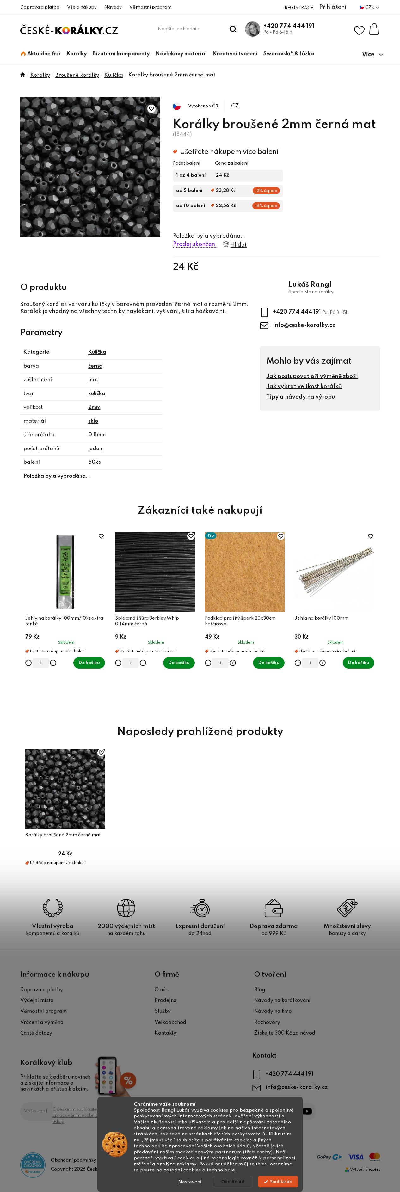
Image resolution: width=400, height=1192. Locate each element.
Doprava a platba (39, 7)
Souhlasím (281, 1181)
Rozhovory (267, 1022)
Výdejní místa (37, 1000)
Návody (113, 7)
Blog (259, 990)
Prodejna (166, 1000)
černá (95, 366)
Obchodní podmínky (73, 1160)
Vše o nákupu (82, 7)
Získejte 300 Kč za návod (284, 1033)
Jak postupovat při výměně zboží (312, 376)
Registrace (299, 8)
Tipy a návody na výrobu (300, 397)
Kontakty (165, 1033)
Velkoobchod (170, 1022)
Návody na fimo (273, 1011)
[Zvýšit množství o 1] (53, 663)
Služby (163, 1011)
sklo (93, 421)
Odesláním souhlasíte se (78, 1115)
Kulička (97, 352)
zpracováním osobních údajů (76, 1118)
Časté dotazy (36, 1033)
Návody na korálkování (282, 1000)
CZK (370, 7)
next (375, 622)
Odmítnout (232, 1181)
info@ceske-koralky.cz (304, 325)
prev (25, 622)
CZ (235, 106)
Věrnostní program (150, 7)
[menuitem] (40, 54)
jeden (95, 448)
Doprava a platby (41, 990)
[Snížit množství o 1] (28, 663)
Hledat (233, 29)
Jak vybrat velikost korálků (304, 386)
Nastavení (189, 1181)
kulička (96, 393)
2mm (94, 407)
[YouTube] (307, 1111)
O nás (162, 990)
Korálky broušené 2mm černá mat (63, 835)
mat (93, 379)
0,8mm (97, 434)
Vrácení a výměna (42, 1022)
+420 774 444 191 (288, 26)
